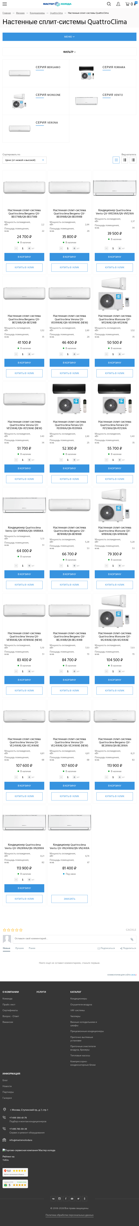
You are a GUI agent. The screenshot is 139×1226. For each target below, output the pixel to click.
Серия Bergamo (48, 67)
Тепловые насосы (80, 1055)
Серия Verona (47, 122)
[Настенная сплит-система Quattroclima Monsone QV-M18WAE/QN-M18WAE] (114, 505)
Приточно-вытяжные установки (81, 1039)
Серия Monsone (48, 95)
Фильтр (68, 52)
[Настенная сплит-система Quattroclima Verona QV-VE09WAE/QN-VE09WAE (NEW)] (69, 294)
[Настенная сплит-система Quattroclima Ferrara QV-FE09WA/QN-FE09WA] (69, 399)
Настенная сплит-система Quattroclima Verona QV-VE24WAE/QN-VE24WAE (24, 742)
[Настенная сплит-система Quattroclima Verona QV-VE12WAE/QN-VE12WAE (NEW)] (24, 399)
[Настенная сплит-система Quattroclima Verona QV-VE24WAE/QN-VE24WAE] (24, 717)
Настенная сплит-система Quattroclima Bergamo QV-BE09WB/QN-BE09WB (69, 213)
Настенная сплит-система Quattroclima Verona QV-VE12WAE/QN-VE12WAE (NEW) (24, 425)
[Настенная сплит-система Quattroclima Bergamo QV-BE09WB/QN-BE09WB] (69, 188)
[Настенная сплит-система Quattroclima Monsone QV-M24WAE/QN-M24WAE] (114, 611)
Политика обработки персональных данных (70, 1215)
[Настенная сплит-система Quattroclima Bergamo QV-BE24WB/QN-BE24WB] (69, 611)
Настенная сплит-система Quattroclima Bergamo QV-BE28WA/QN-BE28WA (114, 742)
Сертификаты (10, 1010)
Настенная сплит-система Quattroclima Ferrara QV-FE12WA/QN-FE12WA (114, 425)
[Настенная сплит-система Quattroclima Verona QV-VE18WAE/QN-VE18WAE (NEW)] (24, 611)
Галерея (7, 1098)
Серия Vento (113, 95)
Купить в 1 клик (24, 267)
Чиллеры (75, 1016)
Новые (6, 948)
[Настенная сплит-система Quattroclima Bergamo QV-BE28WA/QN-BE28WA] (114, 717)
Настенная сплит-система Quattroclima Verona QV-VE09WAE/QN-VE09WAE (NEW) (69, 319)
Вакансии (8, 1022)
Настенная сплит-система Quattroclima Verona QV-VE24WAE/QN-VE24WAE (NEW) (69, 742)
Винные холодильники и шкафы (83, 1023)
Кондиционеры (37, 13)
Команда (7, 999)
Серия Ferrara (114, 67)
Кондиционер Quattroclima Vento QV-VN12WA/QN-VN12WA (115, 212)
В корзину (24, 257)
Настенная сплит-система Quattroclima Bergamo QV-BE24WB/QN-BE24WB (69, 636)
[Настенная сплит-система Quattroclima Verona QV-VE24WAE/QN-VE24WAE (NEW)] (69, 717)
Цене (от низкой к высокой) (20, 160)
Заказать (69, 899)
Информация (11, 1074)
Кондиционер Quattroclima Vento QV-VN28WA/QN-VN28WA (24, 846)
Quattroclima (56, 13)
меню (68, 37)
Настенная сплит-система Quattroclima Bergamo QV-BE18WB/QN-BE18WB (69, 530)
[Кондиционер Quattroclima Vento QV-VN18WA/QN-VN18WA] (24, 505)
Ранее (32, 948)
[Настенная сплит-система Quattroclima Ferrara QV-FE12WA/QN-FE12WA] (114, 399)
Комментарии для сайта (121, 975)
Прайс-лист (9, 1005)
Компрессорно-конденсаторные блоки (83, 1063)
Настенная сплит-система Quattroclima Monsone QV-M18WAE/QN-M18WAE (114, 530)
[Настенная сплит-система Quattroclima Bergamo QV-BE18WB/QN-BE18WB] (69, 505)
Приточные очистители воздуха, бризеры (83, 1048)
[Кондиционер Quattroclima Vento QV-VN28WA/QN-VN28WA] (24, 822)
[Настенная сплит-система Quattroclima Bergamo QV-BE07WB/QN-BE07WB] (24, 188)
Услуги (41, 992)
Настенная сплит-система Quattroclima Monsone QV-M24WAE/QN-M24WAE (114, 636)
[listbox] (25, 160)
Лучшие (19, 948)
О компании (11, 992)
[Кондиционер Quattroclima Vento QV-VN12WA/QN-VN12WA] (114, 188)
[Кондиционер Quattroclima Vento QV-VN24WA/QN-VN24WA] (69, 822)
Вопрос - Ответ (11, 1016)
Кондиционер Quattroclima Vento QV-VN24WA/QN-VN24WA (69, 846)
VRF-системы (77, 1010)
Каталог (75, 992)
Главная (7, 13)
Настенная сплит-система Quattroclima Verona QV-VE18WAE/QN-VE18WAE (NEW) (24, 636)
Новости (7, 1086)
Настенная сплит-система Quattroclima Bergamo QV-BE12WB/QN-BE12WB (24, 319)
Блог (5, 1080)
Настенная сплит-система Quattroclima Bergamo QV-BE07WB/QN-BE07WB (24, 213)
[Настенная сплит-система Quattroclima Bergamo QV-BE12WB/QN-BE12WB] (24, 294)
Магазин (20, 13)
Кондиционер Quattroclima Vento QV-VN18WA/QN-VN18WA (24, 529)
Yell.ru (6, 1160)
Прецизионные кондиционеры (87, 1031)
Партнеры (8, 1092)
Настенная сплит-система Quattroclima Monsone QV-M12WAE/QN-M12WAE (114, 319)
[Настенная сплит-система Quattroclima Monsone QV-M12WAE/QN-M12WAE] (114, 294)
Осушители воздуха (81, 1005)
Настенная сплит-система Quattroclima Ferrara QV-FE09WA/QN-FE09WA (69, 425)
